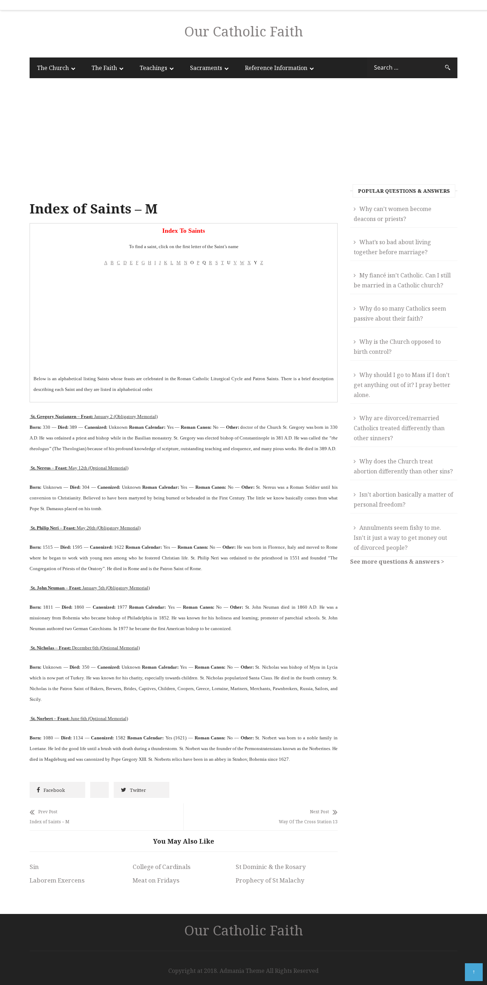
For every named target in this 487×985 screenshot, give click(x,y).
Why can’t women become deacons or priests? (392, 214)
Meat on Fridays (156, 880)
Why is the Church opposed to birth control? (397, 347)
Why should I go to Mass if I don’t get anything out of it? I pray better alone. (402, 385)
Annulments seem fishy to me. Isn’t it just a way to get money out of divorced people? (400, 538)
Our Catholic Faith (243, 31)
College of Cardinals (161, 867)
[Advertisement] (184, 141)
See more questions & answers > (397, 562)
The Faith (104, 68)
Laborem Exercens (57, 880)
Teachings (153, 68)
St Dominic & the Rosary (271, 867)
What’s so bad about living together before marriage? (392, 247)
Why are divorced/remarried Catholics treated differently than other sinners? (399, 428)
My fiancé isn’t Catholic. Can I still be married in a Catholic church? (402, 280)
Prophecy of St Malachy (270, 880)
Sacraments (206, 68)
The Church (53, 68)
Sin (34, 867)
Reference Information (276, 68)
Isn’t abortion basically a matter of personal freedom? (403, 499)
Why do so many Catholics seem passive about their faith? (400, 313)
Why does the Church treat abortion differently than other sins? (403, 466)
